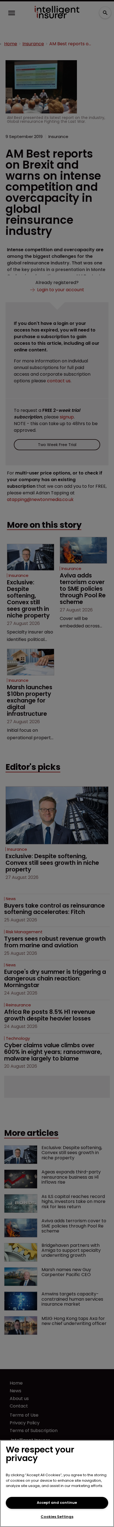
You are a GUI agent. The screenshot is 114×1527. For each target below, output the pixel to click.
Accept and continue (57, 1502)
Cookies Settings (57, 1516)
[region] (57, 1483)
